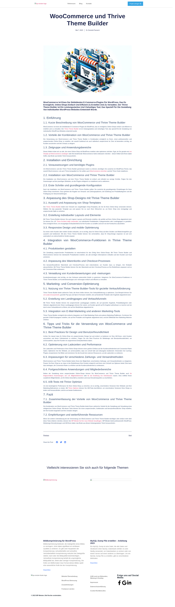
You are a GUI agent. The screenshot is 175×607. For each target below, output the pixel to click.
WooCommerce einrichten (98, 171)
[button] (57, 442)
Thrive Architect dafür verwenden (67, 221)
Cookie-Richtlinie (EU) (97, 591)
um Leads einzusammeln (51, 295)
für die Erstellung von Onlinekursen (100, 375)
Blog (80, 3)
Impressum (94, 582)
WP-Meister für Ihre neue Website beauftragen (86, 421)
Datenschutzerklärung (98, 586)
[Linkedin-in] (129, 583)
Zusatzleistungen (67, 585)
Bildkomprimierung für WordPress (59, 541)
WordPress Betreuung (69, 580)
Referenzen (71, 3)
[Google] (124, 583)
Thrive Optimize (73, 388)
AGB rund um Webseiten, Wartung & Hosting (99, 577)
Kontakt (89, 3)
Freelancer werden (68, 589)
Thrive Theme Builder (71, 129)
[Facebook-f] (119, 583)
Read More (46, 570)
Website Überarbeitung (69, 576)
